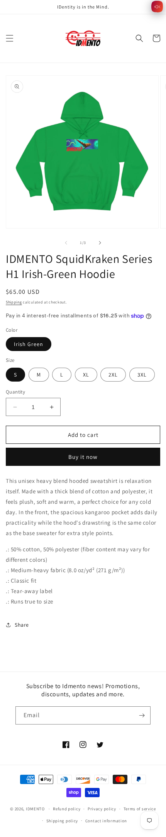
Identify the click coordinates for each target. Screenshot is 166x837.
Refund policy (66, 808)
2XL (113, 374)
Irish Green (28, 344)
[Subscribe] (141, 715)
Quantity (15, 392)
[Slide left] (66, 242)
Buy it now (83, 456)
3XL (142, 374)
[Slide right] (99, 242)
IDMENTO (35, 808)
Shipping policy (62, 820)
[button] (9, 38)
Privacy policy (102, 808)
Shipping (14, 302)
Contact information (106, 820)
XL (86, 374)
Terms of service (140, 808)
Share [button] (22, 624)
